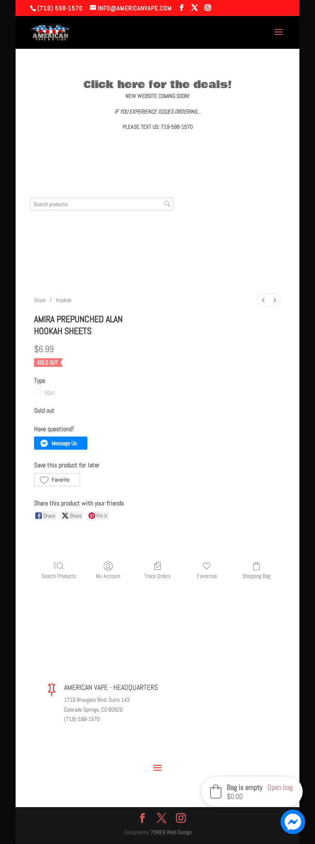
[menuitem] (263, 300)
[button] (60, 443)
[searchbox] (101, 204)
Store (40, 300)
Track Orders (157, 576)
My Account (108, 576)
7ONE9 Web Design (171, 832)
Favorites (207, 576)
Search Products (58, 576)
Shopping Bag (256, 576)
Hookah (63, 300)
